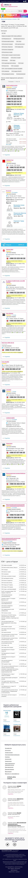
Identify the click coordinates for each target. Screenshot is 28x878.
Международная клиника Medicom (15, 473)
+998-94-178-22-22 (17, 397)
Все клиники (15, 850)
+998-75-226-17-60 (17, 515)
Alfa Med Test (9, 160)
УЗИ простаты (5, 65)
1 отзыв (14, 315)
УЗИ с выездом (15, 65)
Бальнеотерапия (9, 769)
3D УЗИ (3, 33)
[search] (25, 11)
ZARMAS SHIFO (10, 418)
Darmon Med (9, 249)
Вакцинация (8, 771)
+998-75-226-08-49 (14, 517)
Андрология (8, 761)
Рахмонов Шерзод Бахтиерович (20, 213)
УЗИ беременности (6, 38)
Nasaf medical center (11, 85)
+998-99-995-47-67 (13, 369)
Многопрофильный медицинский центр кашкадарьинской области (15, 505)
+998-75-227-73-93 (12, 350)
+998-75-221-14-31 (14, 101)
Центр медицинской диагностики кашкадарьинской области (11, 539)
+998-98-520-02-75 (17, 96)
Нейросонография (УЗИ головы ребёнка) (11, 36)
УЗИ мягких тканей (15, 57)
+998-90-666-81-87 (17, 321)
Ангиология (8, 759)
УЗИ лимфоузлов (19, 46)
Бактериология (9, 767)
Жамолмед (9, 443)
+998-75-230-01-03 (17, 293)
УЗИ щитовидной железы (8, 74)
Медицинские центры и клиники (9, 19)
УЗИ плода (12, 60)
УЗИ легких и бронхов (7, 46)
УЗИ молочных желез (7, 52)
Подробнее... (11, 794)
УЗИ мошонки (5, 57)
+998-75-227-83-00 (14, 170)
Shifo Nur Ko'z (20, 798)
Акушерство (8, 748)
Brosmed (8, 190)
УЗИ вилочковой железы (8, 41)
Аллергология (9, 752)
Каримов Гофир (19, 221)
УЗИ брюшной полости (19, 38)
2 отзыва (14, 87)
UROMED (8, 390)
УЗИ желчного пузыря (7, 44)
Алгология (8, 750)
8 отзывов (14, 192)
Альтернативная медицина (12, 754)
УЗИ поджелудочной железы (9, 63)
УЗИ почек (20, 63)
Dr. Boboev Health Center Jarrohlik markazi (15, 281)
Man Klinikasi (9, 313)
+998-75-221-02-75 (14, 99)
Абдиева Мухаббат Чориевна (17, 127)
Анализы (7, 757)
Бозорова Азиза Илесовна (19, 205)
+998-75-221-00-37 (14, 104)
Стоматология (6, 721)
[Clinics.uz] (6, 5)
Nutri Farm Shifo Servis (8, 342)
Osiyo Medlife (5, 362)
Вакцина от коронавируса (12, 773)
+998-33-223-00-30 (17, 258)
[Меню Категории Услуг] (3, 11)
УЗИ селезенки (5, 71)
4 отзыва (14, 507)
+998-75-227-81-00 (17, 167)
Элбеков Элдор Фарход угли (19, 114)
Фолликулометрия (20, 74)
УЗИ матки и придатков (7, 49)
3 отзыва (14, 419)
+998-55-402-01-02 (17, 484)
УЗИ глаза (18, 41)
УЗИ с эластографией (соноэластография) (12, 68)
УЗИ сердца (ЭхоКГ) (16, 71)
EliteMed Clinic (17, 724)
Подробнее (7, 154)
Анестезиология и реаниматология (10, 764)
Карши (21, 11)
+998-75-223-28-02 (12, 548)
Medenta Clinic (17, 710)
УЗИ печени (4, 60)
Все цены (8, 144)
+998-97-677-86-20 (17, 452)
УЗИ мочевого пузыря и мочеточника (11, 55)
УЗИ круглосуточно (19, 44)
